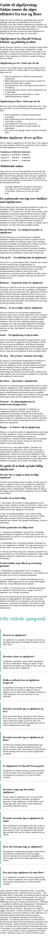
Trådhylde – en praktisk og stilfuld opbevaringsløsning (24, 903)
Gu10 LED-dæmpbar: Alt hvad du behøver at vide (24, 912)
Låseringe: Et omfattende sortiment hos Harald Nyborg (21, 917)
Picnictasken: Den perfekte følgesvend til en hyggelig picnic (24, 928)
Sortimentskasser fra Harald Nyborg (27, 906)
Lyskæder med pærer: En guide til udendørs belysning (26, 926)
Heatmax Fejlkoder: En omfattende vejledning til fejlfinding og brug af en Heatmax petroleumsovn (22, 900)
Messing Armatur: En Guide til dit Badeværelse (26, 933)
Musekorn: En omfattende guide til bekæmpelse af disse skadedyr (23, 914)
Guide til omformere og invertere (29, 911)
